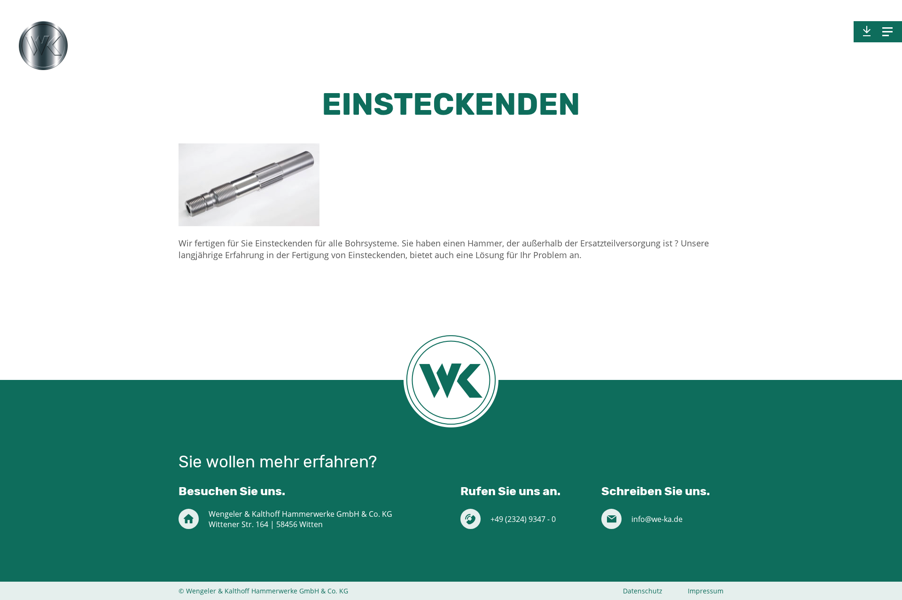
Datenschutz (642, 590)
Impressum (705, 590)
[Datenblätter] (867, 31)
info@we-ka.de (657, 519)
